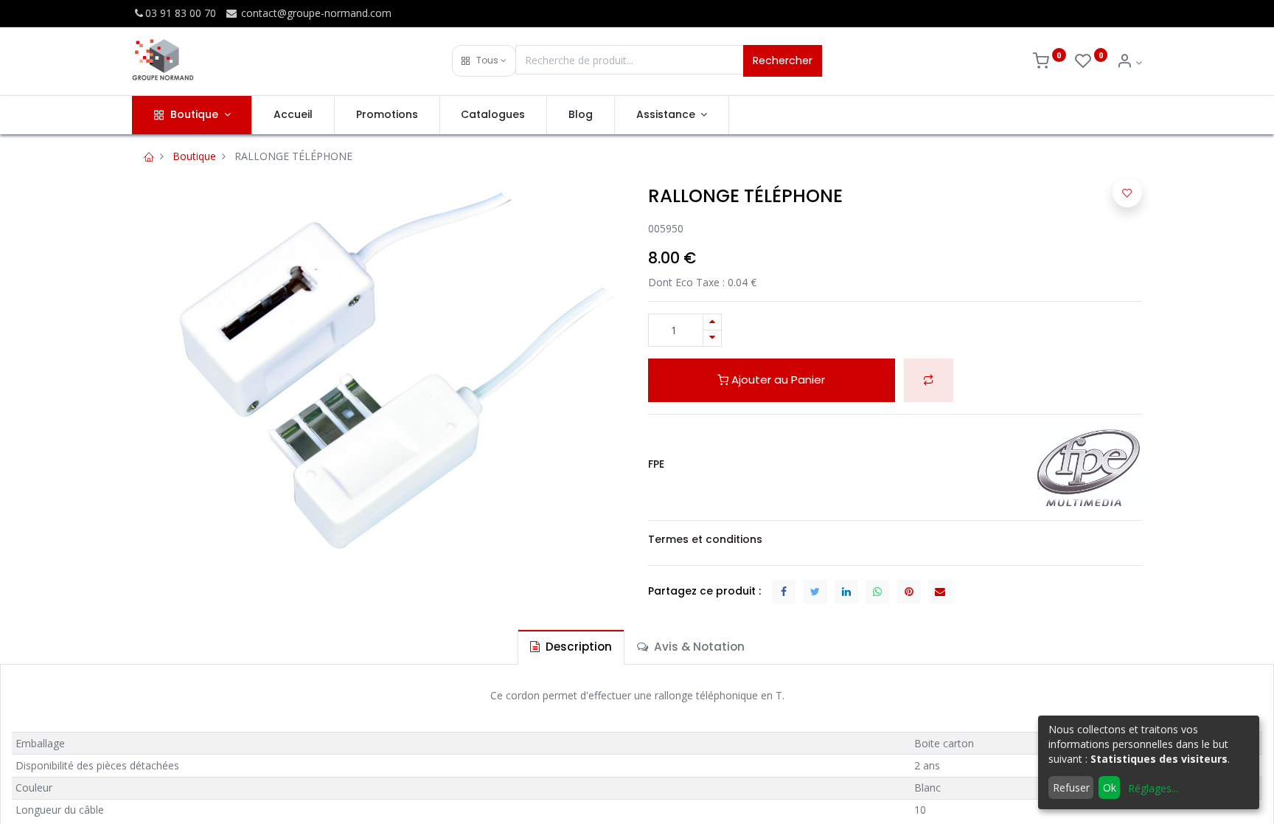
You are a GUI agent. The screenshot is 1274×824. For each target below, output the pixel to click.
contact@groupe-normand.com (314, 13)
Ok (1109, 787)
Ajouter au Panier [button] (776, 379)
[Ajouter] (712, 322)
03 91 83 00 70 (180, 13)
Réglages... (1153, 788)
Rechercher (782, 60)
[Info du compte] (1129, 62)
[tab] (571, 646)
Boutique (194, 156)
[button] (484, 61)
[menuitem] (293, 115)
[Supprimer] (712, 338)
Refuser (1071, 787)
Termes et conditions (705, 539)
